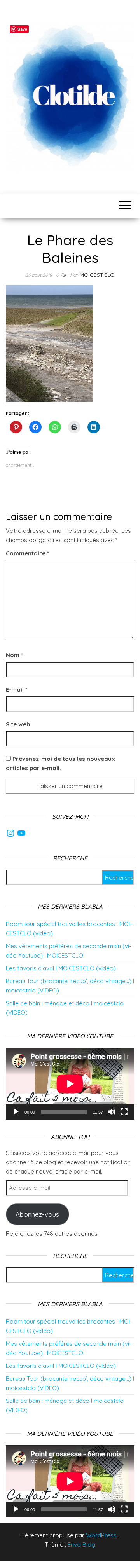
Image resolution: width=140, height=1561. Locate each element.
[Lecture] (16, 1112)
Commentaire (27, 553)
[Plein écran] (124, 1112)
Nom (14, 655)
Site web (18, 724)
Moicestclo (97, 274)
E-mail (16, 689)
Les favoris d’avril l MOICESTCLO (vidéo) (61, 968)
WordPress (101, 1535)
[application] (70, 1084)
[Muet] (112, 1112)
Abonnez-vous (37, 1214)
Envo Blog (81, 1544)
